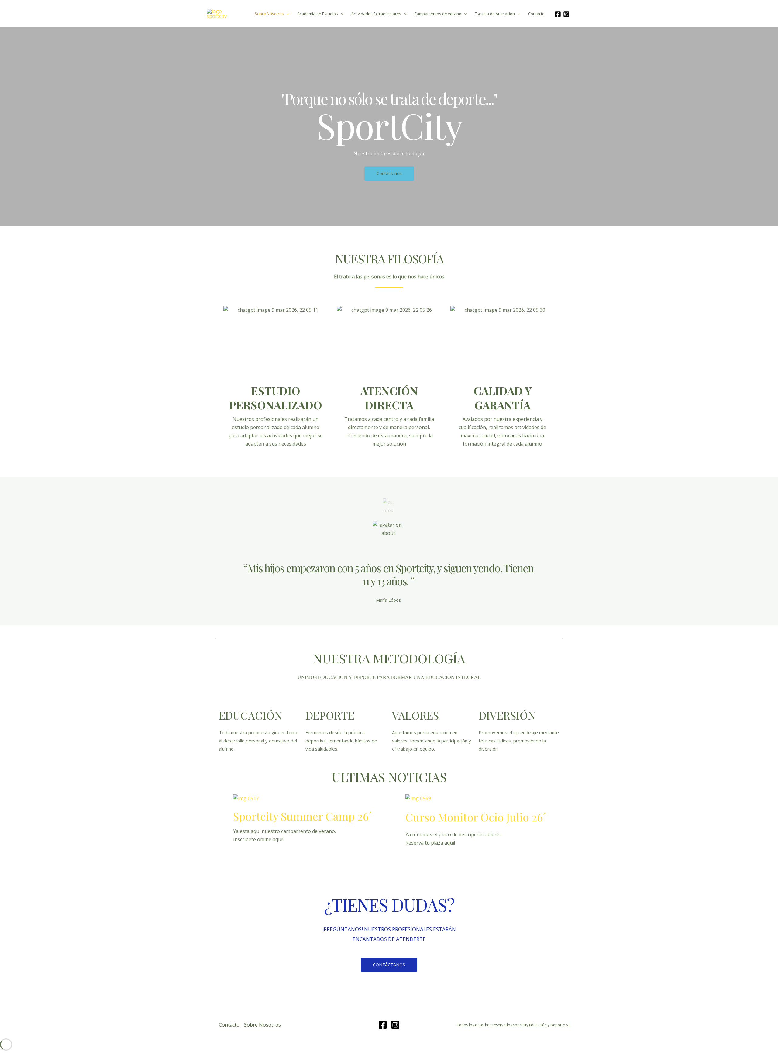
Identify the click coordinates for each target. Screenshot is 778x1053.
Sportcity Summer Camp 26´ (302, 816)
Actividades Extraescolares (376, 13)
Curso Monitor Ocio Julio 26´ (475, 817)
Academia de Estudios (317, 13)
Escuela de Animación (495, 13)
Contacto (536, 13)
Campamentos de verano (437, 13)
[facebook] (559, 14)
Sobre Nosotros (269, 13)
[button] (286, 13)
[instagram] (567, 14)
